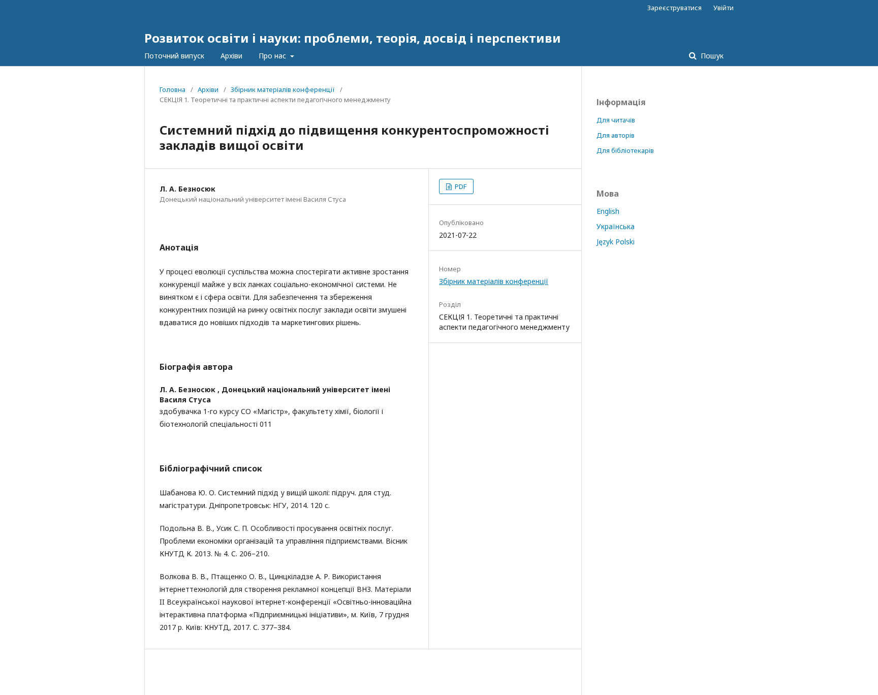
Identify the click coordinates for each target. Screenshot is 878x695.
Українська (616, 226)
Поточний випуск (174, 55)
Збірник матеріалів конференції (283, 89)
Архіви (231, 55)
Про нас (273, 55)
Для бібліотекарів (625, 150)
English (608, 211)
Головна (172, 89)
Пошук (711, 55)
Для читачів (616, 119)
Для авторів (616, 135)
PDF (459, 186)
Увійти (723, 7)
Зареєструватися (674, 7)
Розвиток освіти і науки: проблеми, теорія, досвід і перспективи (352, 37)
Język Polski (616, 241)
